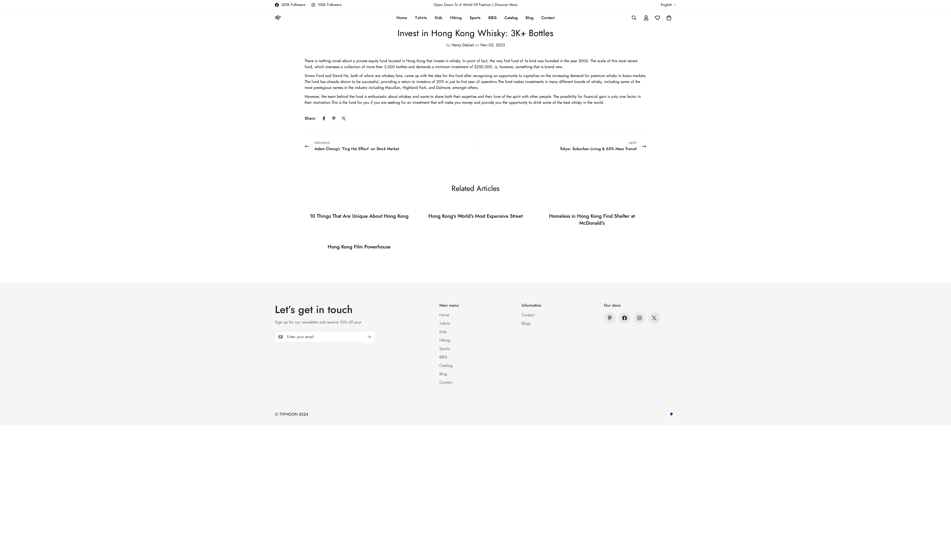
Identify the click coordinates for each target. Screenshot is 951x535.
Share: (310, 118)
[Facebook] (324, 118)
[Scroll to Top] (941, 508)
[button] (669, 18)
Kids (438, 18)
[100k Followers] (639, 318)
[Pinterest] (334, 118)
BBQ (492, 18)
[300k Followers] (625, 318)
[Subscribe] (369, 337)
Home (401, 18)
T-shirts (421, 18)
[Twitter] (344, 118)
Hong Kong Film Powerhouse (359, 246)
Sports (475, 18)
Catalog (511, 18)
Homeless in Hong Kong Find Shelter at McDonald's (592, 220)
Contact (548, 18)
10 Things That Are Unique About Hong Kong (359, 216)
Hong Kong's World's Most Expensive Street (475, 216)
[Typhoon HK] (278, 18)
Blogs (526, 323)
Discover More (506, 4)
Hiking (456, 18)
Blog (529, 18)
